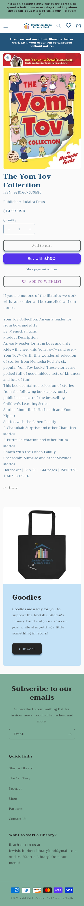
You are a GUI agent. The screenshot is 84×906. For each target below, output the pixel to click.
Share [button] (13, 487)
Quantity (9, 220)
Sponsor (15, 788)
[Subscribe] (70, 734)
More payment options (42, 269)
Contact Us (18, 818)
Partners (16, 808)
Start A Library (21, 768)
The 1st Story (19, 778)
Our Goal (27, 649)
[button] (6, 26)
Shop (13, 798)
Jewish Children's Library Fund (35, 898)
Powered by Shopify (63, 898)
